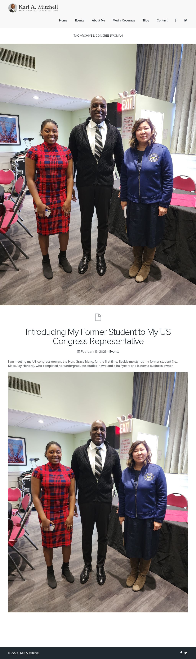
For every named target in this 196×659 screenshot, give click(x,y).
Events (114, 351)
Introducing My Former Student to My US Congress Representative (98, 337)
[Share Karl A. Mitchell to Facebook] (175, 20)
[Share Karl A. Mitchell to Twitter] (185, 20)
